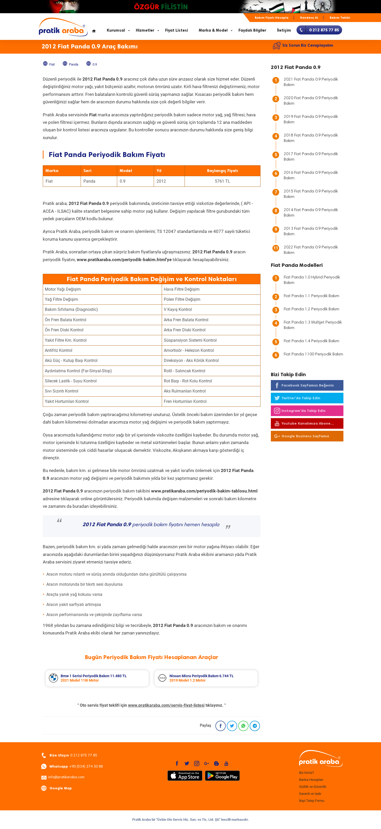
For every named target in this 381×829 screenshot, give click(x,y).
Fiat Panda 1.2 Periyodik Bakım (311, 309)
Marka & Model (213, 30)
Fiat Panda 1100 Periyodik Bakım (313, 354)
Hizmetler (145, 30)
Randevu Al (309, 17)
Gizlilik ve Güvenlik (312, 787)
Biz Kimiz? (306, 773)
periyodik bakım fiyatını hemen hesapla (150, 524)
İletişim (284, 30)
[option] (97, 678)
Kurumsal (116, 30)
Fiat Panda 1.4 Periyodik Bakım (311, 341)
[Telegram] (255, 726)
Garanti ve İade (310, 794)
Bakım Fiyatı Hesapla (271, 17)
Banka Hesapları (311, 780)
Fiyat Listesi (176, 30)
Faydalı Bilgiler (252, 30)
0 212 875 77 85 (73, 755)
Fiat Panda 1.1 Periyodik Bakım (311, 296)
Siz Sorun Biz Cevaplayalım (307, 45)
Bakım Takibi (340, 17)
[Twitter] (232, 726)
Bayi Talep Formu (311, 801)
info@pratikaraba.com (66, 777)
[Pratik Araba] (320, 759)
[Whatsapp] (243, 726)
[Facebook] (220, 726)
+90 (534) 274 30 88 (76, 766)
